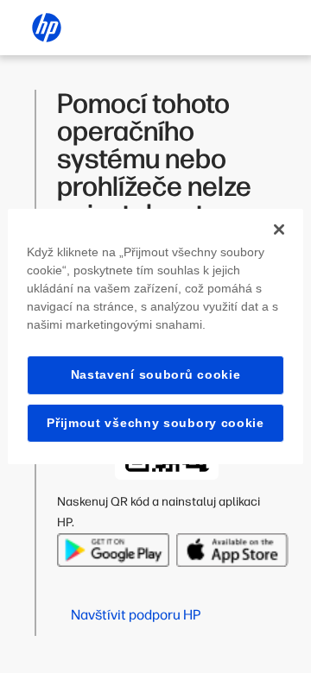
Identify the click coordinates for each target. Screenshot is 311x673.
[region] (155, 336)
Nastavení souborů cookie (156, 374)
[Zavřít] (279, 229)
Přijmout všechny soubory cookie (155, 423)
